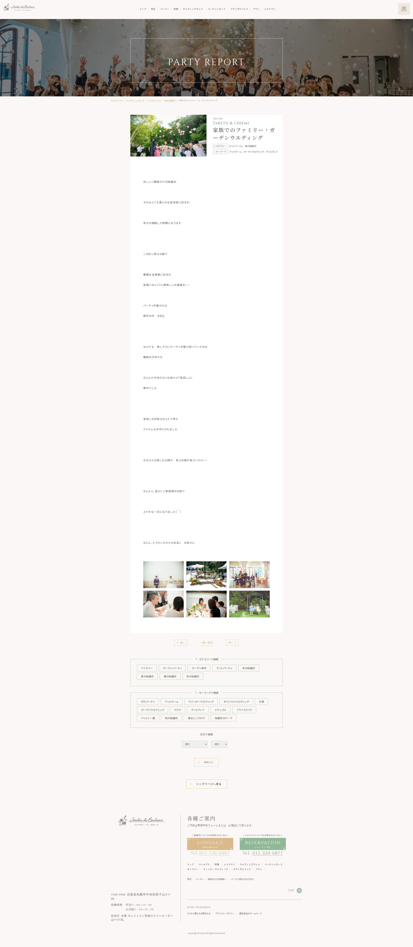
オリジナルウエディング (236, 701)
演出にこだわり (196, 718)
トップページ (117, 100)
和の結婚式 (171, 718)
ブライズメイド (244, 710)
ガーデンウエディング (152, 710)
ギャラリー (192, 869)
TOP (291, 890)
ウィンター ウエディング (215, 869)
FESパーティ (148, 701)
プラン (256, 8)
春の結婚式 (170, 676)
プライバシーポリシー (225, 913)
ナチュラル (220, 710)
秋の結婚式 (192, 676)
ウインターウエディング (201, 701)
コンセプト (204, 864)
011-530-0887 (214, 853)
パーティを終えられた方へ (242, 879)
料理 (176, 8)
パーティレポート (217, 8)
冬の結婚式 (248, 668)
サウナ (177, 710)
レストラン (270, 8)
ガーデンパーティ (172, 668)
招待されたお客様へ (217, 879)
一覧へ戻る (206, 642)
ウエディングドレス (193, 8)
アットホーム (172, 701)
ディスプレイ (198, 710)
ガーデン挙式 (199, 668)
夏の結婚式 (170, 100)
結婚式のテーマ (223, 718)
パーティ (164, 8)
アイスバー (147, 668)
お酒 (261, 701)
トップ (142, 8)
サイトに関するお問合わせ (199, 913)
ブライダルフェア (239, 8)
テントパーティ (154, 100)
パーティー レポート (135, 100)
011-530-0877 (267, 853)
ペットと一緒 (148, 718)
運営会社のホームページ (250, 913)
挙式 (153, 8)
